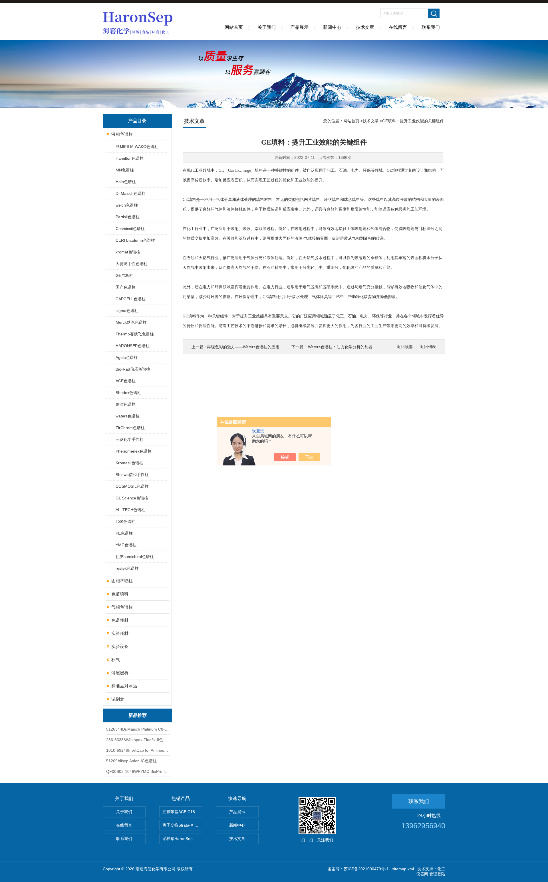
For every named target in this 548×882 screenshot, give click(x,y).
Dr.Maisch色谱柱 (131, 193)
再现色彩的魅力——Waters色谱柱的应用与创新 (249, 347)
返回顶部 (405, 347)
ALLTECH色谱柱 (130, 509)
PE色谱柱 (124, 533)
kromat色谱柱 (128, 252)
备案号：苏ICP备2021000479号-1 (358, 869)
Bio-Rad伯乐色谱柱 (133, 369)
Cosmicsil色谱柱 (130, 228)
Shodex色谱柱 (128, 392)
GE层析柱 (124, 275)
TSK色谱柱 (125, 521)
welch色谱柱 (127, 205)
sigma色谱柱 (127, 310)
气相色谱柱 (122, 607)
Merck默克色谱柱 (131, 322)
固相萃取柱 (122, 580)
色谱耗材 (119, 620)
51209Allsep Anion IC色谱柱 (131, 761)
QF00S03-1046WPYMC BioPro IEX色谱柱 (137, 771)
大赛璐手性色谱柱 (132, 263)
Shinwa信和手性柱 (132, 474)
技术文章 (365, 27)
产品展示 (299, 27)
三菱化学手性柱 (130, 439)
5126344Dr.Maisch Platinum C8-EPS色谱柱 (137, 729)
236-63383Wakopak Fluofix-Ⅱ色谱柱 (137, 739)
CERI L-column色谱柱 (135, 240)
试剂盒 (117, 699)
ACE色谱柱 (126, 381)
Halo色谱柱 (126, 181)
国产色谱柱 (126, 287)
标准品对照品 (124, 685)
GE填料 (393, 170)
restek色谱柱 (127, 568)
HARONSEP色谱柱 (133, 345)
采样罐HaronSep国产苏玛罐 (182, 838)
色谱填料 (119, 593)
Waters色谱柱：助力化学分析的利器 (340, 347)
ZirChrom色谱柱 (130, 427)
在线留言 (398, 27)
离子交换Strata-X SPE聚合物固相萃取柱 (182, 825)
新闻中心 (332, 27)
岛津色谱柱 (126, 404)
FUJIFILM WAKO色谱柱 (137, 146)
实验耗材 (119, 633)
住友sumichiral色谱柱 (135, 556)
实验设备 (119, 646)
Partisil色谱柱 (128, 217)
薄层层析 (119, 672)
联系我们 (431, 27)
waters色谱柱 (128, 416)
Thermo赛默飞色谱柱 (135, 334)
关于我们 (266, 27)
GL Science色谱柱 (132, 498)
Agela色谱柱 (127, 357)
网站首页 (234, 27)
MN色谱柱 (125, 170)
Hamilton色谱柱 (130, 158)
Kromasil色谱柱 (129, 463)
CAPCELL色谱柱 (131, 299)
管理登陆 (437, 874)
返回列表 (428, 347)
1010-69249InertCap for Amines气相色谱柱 (137, 750)
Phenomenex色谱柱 (134, 451)
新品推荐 (137, 715)
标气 (115, 659)
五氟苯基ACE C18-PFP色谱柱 (182, 811)
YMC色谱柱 (126, 545)
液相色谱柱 (122, 134)
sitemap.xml (403, 869)
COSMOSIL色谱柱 (132, 486)
